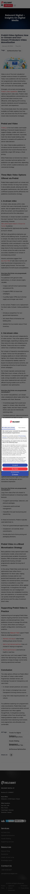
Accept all (15, 465)
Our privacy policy (15, 472)
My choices (15, 469)
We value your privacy (8, 427)
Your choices (21, 427)
